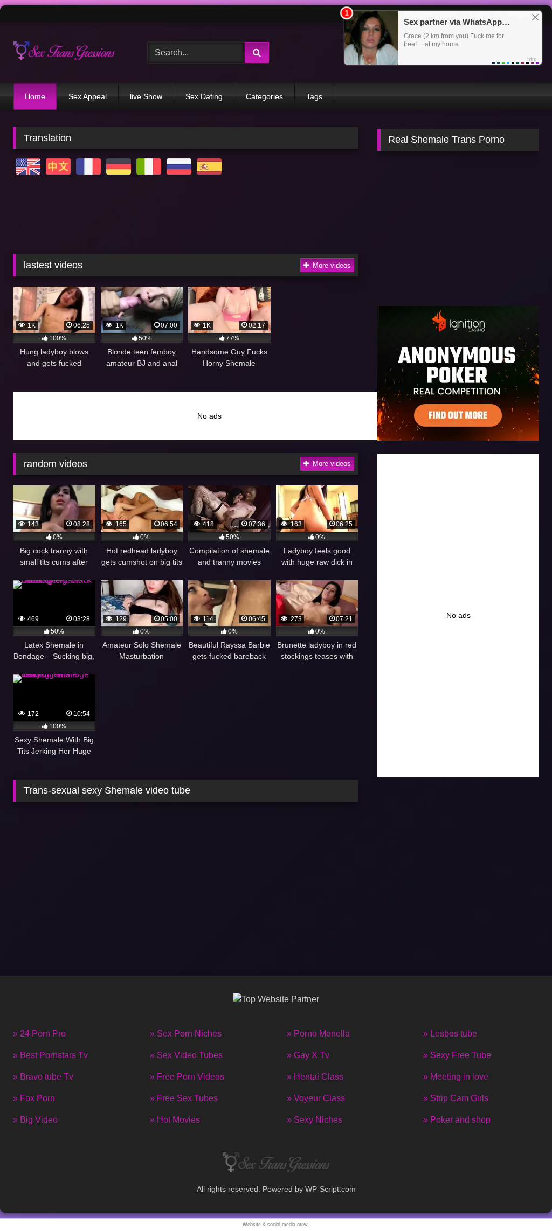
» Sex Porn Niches (186, 1033)
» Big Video (35, 1119)
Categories (264, 96)
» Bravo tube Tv (43, 1076)
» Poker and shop (457, 1119)
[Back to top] (518, 1198)
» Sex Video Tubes (186, 1055)
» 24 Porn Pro (39, 1033)
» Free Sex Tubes (184, 1098)
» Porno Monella (318, 1033)
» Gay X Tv (308, 1055)
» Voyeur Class (316, 1098)
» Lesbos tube (450, 1033)
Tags (314, 96)
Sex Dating (204, 96)
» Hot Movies (175, 1119)
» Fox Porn (34, 1098)
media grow (295, 1224)
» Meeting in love (455, 1076)
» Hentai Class (315, 1076)
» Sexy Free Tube (457, 1055)
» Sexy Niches (314, 1119)
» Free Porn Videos (187, 1076)
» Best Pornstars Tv (50, 1055)
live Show (146, 96)
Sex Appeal (87, 96)
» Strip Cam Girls (455, 1098)
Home (35, 96)
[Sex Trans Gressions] (69, 52)
